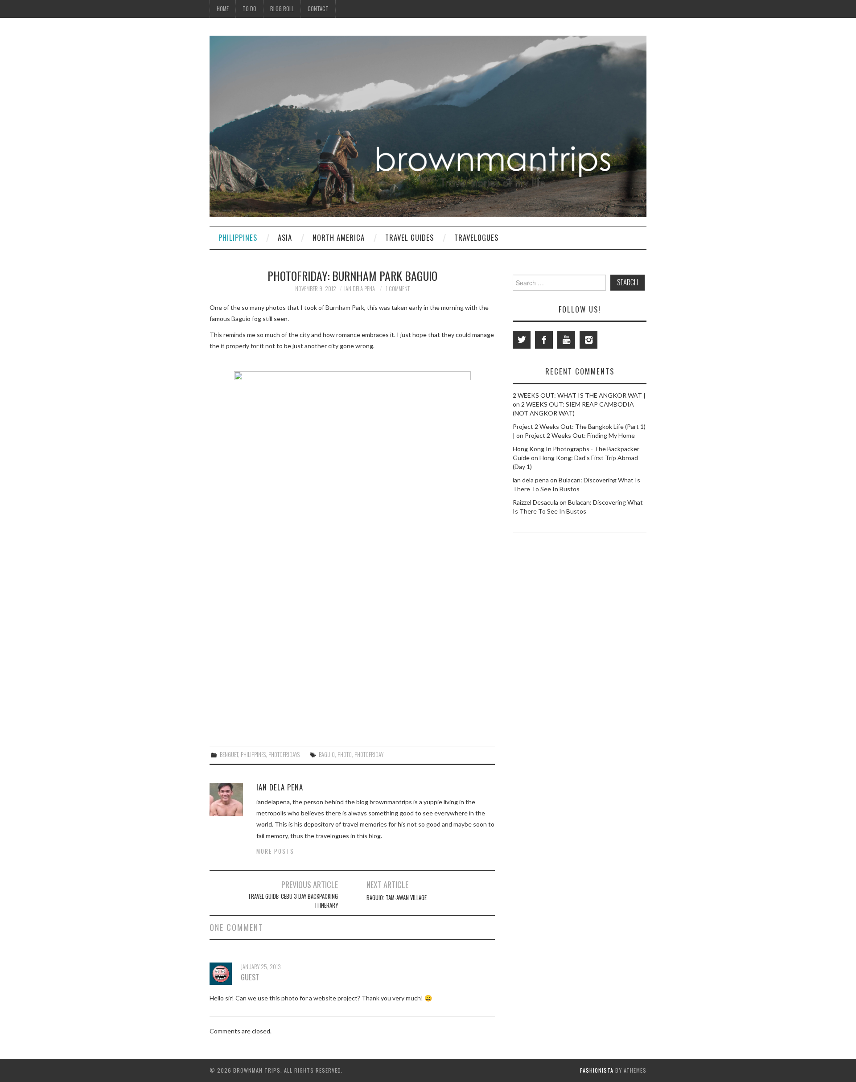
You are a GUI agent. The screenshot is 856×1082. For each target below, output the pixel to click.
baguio (327, 754)
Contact (318, 8)
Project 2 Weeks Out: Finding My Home (580, 435)
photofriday (368, 754)
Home (223, 8)
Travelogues (476, 237)
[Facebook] (544, 340)
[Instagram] (588, 340)
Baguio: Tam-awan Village (396, 897)
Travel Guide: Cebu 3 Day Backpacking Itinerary (293, 900)
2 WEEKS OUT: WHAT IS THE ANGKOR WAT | (579, 395)
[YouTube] (566, 340)
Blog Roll (282, 8)
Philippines (237, 237)
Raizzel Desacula (535, 502)
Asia (285, 237)
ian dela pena (359, 288)
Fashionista (596, 1070)
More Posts (275, 851)
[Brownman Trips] (428, 125)
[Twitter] (522, 340)
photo (344, 754)
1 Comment (398, 288)
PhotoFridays (284, 754)
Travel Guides (409, 237)
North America (339, 237)
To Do (249, 8)
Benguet (229, 754)
